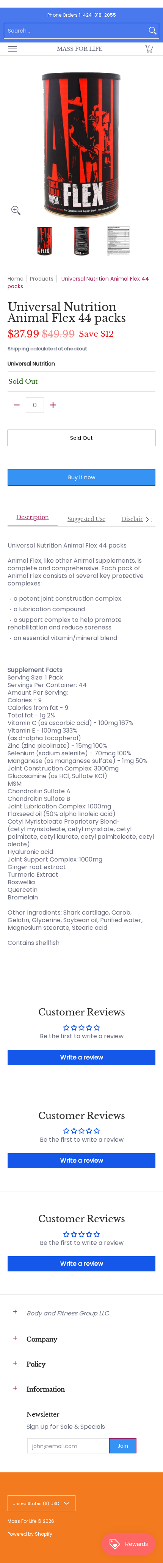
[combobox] (75, 30)
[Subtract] (17, 405)
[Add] (53, 405)
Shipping (18, 348)
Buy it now (81, 477)
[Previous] (13, 145)
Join (123, 1446)
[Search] (153, 30)
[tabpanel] (81, 748)
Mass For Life (79, 49)
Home (16, 278)
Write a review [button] (81, 1057)
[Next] (150, 145)
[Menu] (12, 48)
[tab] (33, 519)
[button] (149, 48)
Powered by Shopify (30, 1534)
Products (41, 278)
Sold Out (81, 438)
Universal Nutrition (31, 363)
